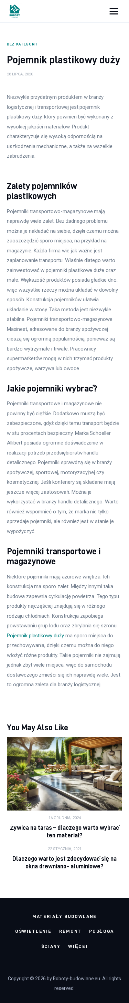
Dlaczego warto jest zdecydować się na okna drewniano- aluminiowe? (64, 862)
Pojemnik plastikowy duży (35, 636)
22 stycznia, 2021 (65, 849)
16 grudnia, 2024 (65, 818)
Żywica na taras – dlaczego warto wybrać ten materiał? (64, 831)
